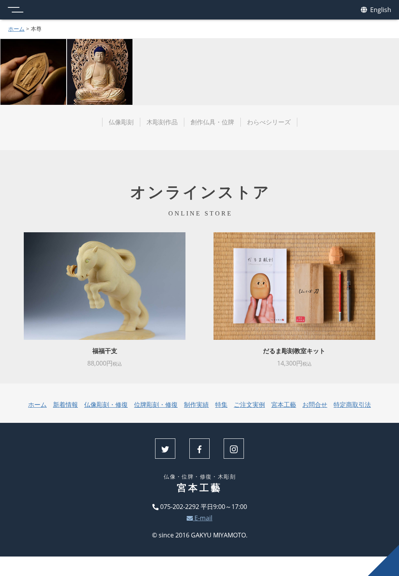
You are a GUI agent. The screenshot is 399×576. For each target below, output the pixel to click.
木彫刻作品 (162, 122)
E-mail (202, 518)
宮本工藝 (283, 404)
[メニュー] (15, 10)
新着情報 (65, 404)
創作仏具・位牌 (212, 122)
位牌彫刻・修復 (156, 404)
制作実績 (196, 404)
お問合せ (314, 404)
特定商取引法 (352, 404)
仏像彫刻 (121, 122)
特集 (221, 404)
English (380, 9)
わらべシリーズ (269, 122)
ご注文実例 (249, 404)
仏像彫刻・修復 (106, 404)
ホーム (16, 28)
